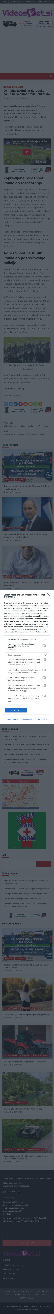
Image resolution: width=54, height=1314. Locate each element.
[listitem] (27, 639)
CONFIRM (16, 710)
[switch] (44, 645)
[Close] (49, 595)
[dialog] (27, 657)
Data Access (27, 719)
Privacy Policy (41, 719)
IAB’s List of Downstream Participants (30, 632)
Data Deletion (12, 719)
